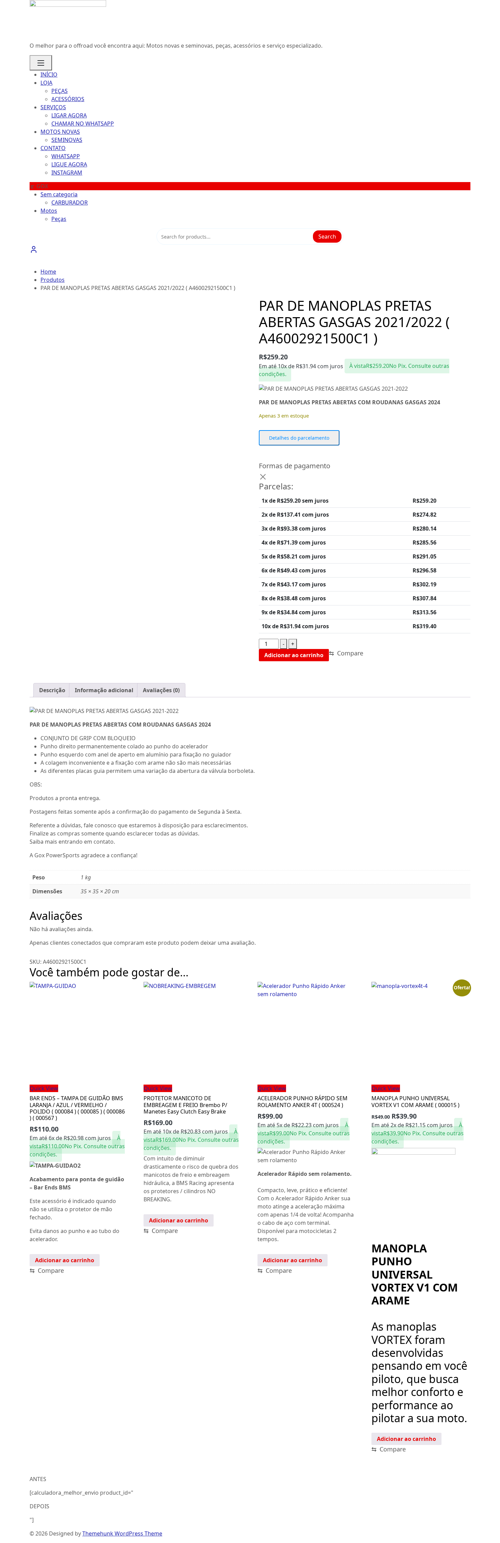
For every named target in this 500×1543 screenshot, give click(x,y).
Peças (58, 219)
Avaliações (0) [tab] (161, 690)
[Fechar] (263, 477)
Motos (48, 210)
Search (327, 236)
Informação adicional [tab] (104, 690)
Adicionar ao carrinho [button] (64, 1260)
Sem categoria (59, 194)
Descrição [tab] (52, 690)
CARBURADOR (69, 202)
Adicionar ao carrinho (293, 655)
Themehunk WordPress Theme (122, 1533)
